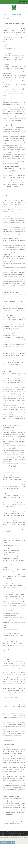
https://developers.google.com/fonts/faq (13, 693)
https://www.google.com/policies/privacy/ (11, 697)
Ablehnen (12, 842)
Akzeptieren (4, 842)
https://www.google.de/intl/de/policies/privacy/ (12, 735)
